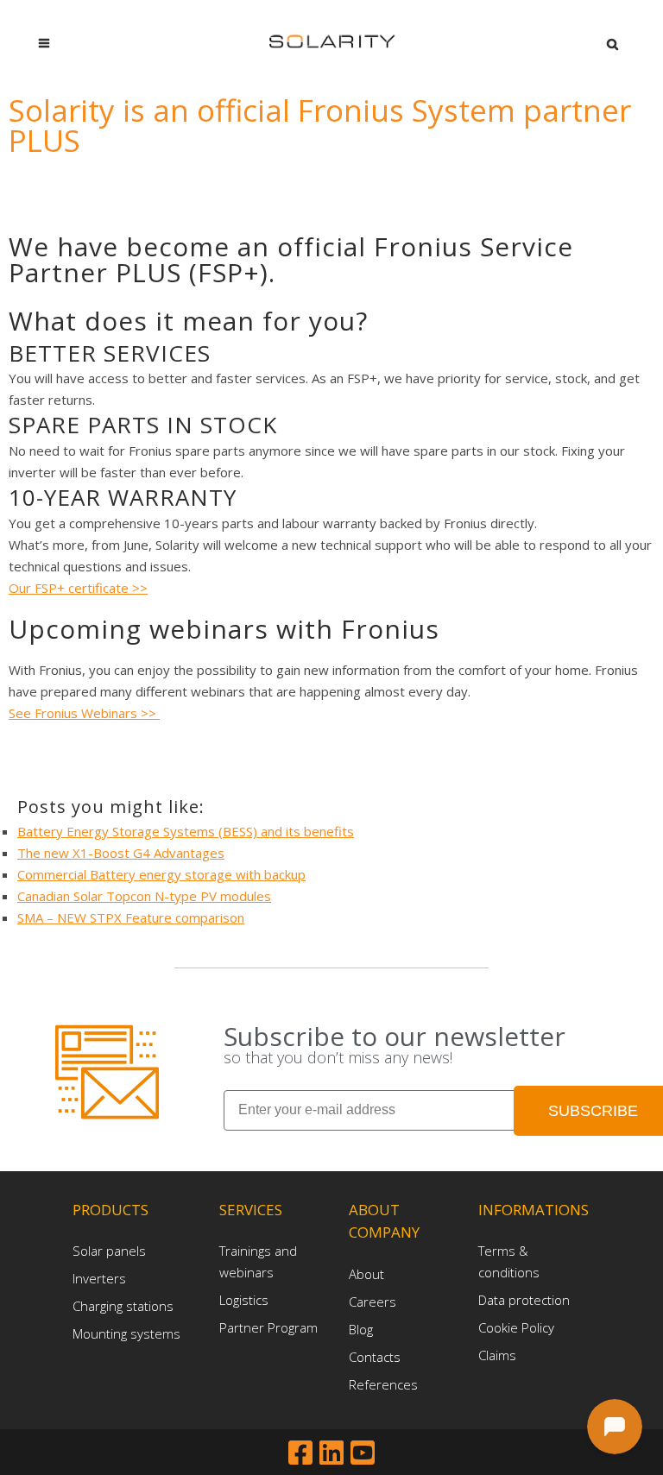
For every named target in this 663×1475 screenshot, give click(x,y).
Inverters (99, 1278)
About (366, 1274)
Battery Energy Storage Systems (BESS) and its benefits (185, 831)
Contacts (375, 1356)
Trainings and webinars (258, 1261)
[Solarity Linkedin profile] (334, 1452)
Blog (361, 1329)
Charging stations (123, 1305)
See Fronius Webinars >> (84, 713)
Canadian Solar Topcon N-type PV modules (144, 896)
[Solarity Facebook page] (303, 1452)
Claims (497, 1355)
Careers (372, 1301)
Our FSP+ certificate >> (78, 587)
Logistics (243, 1299)
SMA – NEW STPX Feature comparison (130, 917)
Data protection (524, 1299)
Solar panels (109, 1250)
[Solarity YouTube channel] (362, 1452)
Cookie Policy (516, 1327)
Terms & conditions (509, 1261)
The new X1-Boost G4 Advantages (120, 852)
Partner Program (268, 1327)
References (383, 1384)
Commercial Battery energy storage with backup (161, 874)
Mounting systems (126, 1333)
